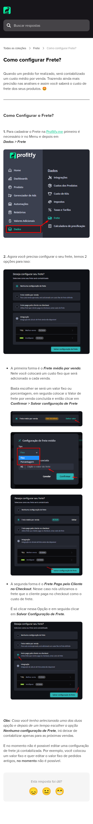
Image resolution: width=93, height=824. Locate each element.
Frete (36, 48)
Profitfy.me (54, 131)
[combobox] (50, 25)
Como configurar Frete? (61, 48)
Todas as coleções (14, 48)
